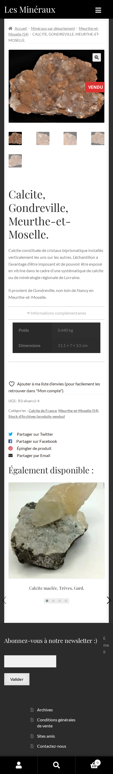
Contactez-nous (51, 745)
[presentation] (5, 600)
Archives (45, 709)
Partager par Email (33, 455)
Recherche (56, 765)
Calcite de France (43, 410)
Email (106, 645)
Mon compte (19, 765)
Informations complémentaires (58, 312)
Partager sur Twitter (35, 433)
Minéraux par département (53, 28)
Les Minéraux (29, 9)
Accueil (21, 28)
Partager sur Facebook (36, 441)
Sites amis (46, 735)
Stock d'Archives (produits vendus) (36, 416)
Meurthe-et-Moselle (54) (78, 410)
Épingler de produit (34, 448)
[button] (97, 57)
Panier (87, 761)
